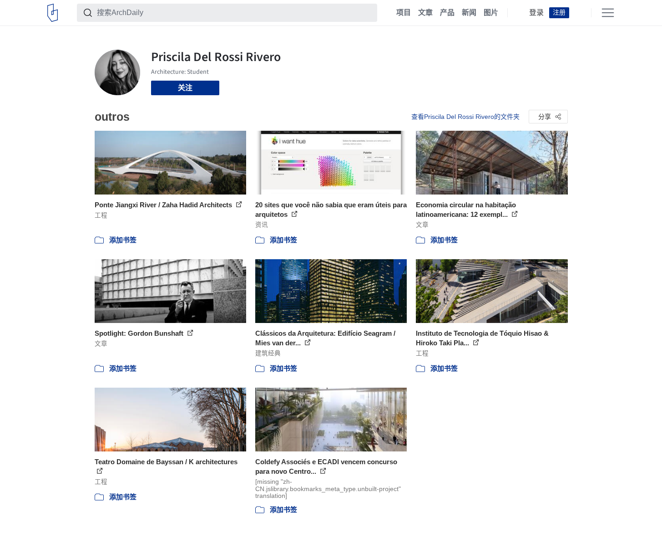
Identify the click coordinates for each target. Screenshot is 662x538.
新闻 (469, 13)
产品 (447, 13)
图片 (491, 13)
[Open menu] (608, 12)
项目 (403, 13)
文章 (425, 13)
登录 (536, 13)
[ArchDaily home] (52, 13)
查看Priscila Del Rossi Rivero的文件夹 (465, 116)
